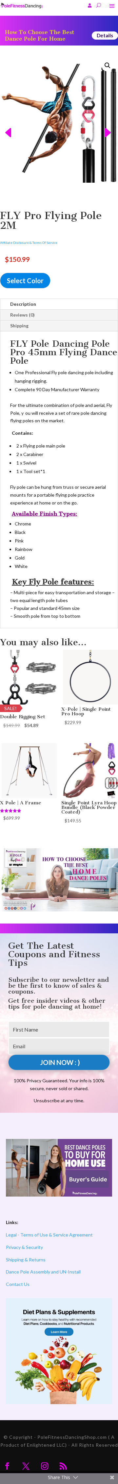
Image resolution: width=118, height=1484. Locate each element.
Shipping (19, 325)
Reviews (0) (22, 315)
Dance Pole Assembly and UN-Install (43, 1271)
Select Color (25, 280)
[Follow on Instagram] (44, 1466)
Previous (6, 123)
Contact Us (18, 1284)
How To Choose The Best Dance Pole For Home (39, 35)
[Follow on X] (26, 1466)
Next (112, 123)
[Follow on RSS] (63, 1466)
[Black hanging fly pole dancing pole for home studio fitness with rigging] (59, 123)
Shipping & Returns (26, 1259)
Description (23, 304)
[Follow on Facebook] (7, 1466)
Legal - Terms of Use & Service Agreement (49, 1234)
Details (105, 35)
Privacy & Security (24, 1247)
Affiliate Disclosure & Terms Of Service (28, 243)
